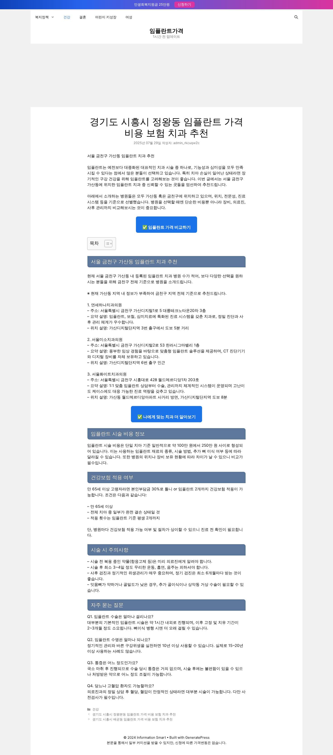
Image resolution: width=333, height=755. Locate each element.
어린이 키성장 (105, 17)
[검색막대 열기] (296, 17)
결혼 (82, 17)
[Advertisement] (166, 75)
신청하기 (184, 4)
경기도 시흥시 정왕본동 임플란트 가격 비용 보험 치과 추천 (134, 714)
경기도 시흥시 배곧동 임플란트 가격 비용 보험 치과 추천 (132, 719)
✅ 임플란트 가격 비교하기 (166, 227)
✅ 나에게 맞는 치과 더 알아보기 (166, 416)
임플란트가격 (166, 30)
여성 (128, 17)
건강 (66, 17)
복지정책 (42, 17)
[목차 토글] (106, 243)
